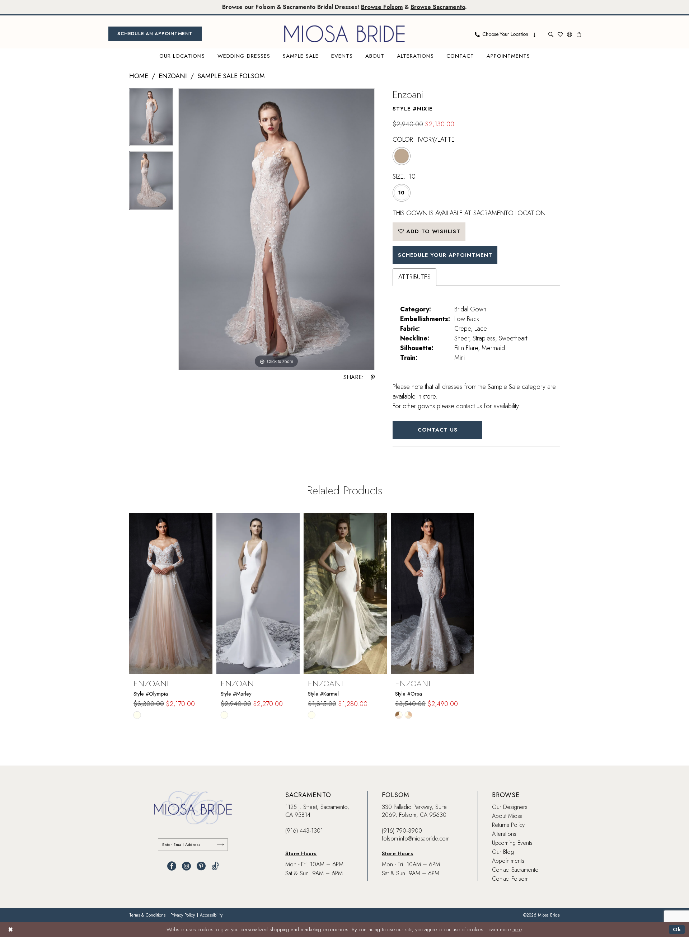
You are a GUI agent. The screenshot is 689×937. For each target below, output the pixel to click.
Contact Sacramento (515, 870)
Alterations (504, 834)
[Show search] (551, 33)
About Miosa (507, 816)
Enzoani (173, 76)
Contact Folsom (510, 879)
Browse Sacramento (438, 7)
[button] (569, 33)
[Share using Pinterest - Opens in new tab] (373, 377)
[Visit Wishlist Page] (560, 33)
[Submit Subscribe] (221, 844)
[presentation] (170, 593)
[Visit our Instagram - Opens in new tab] (186, 866)
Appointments (508, 861)
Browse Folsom (382, 7)
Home (138, 76)
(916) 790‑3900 (402, 831)
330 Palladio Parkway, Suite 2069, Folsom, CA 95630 (414, 811)
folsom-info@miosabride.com (416, 838)
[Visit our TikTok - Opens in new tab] (215, 866)
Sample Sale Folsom (231, 76)
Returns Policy (508, 825)
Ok (677, 929)
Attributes (414, 277)
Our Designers (510, 807)
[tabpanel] (151, 119)
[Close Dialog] (10, 929)
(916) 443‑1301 (304, 831)
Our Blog (503, 852)
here (516, 929)
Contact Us (438, 430)
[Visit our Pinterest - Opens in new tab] (201, 866)
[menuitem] (155, 34)
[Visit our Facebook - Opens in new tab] (171, 866)
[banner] (344, 33)
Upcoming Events (512, 843)
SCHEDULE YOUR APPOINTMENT (445, 255)
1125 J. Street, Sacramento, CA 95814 (317, 811)
